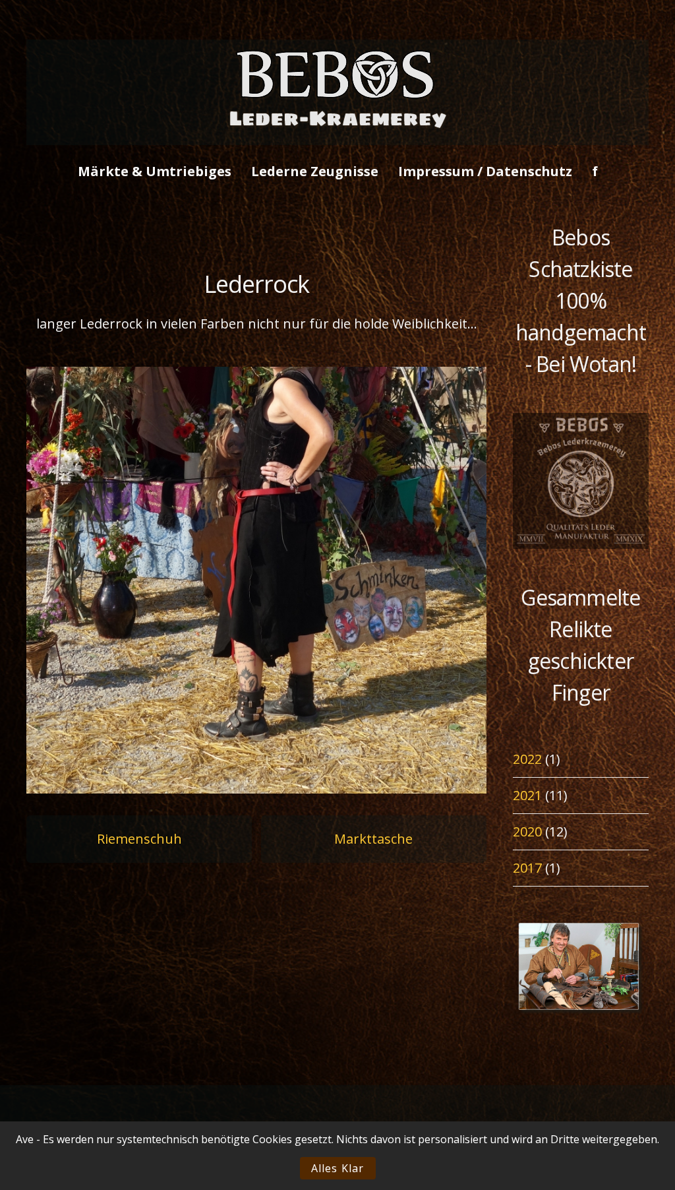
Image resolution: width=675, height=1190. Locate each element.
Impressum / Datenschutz (485, 171)
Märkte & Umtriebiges (154, 171)
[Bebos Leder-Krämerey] (337, 134)
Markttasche (373, 839)
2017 (527, 868)
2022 (527, 759)
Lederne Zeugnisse (314, 171)
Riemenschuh (139, 839)
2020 (527, 831)
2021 (527, 795)
